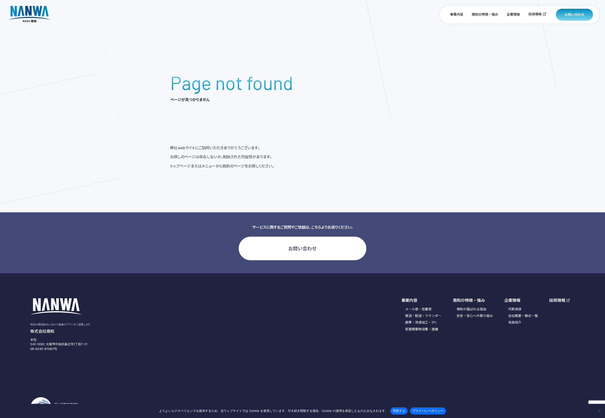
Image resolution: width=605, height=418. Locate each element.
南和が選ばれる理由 (471, 309)
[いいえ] (599, 411)
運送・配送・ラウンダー (423, 316)
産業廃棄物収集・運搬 (421, 329)
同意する (399, 411)
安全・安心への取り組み (475, 316)
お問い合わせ (574, 15)
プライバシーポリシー (428, 411)
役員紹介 (514, 322)
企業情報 (513, 14)
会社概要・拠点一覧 (523, 316)
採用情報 (535, 14)
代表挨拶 (514, 309)
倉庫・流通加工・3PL (421, 322)
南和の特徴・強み (485, 14)
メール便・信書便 (418, 309)
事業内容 (456, 14)
